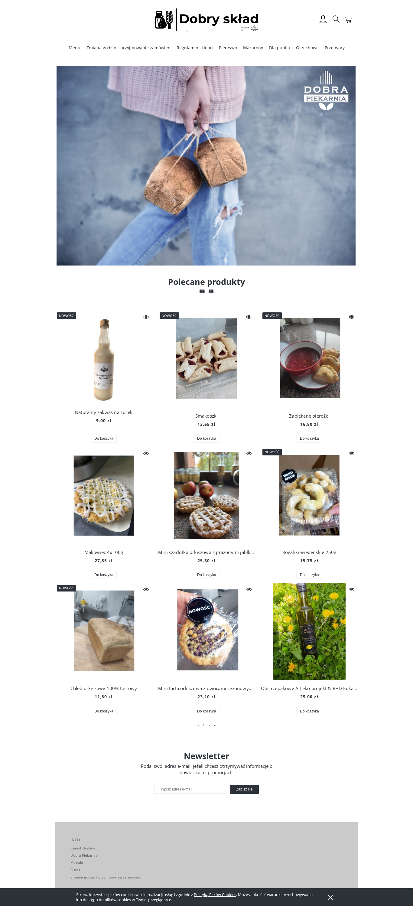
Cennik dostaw (82, 848)
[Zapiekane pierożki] (309, 359)
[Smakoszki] (206, 359)
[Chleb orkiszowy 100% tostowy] (103, 631)
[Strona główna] (206, 19)
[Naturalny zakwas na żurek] (103, 357)
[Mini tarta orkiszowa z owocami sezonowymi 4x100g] (206, 631)
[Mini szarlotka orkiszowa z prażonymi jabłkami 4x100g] (206, 495)
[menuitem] (74, 47)
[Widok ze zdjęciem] (202, 291)
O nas (75, 869)
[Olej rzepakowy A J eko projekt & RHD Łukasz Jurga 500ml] (309, 631)
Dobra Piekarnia (84, 855)
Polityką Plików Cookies (215, 894)
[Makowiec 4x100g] (103, 495)
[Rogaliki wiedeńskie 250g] (309, 495)
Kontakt (76, 862)
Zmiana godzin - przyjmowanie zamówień (105, 877)
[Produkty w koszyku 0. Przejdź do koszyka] (349, 23)
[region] (206, 166)
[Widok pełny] (211, 291)
